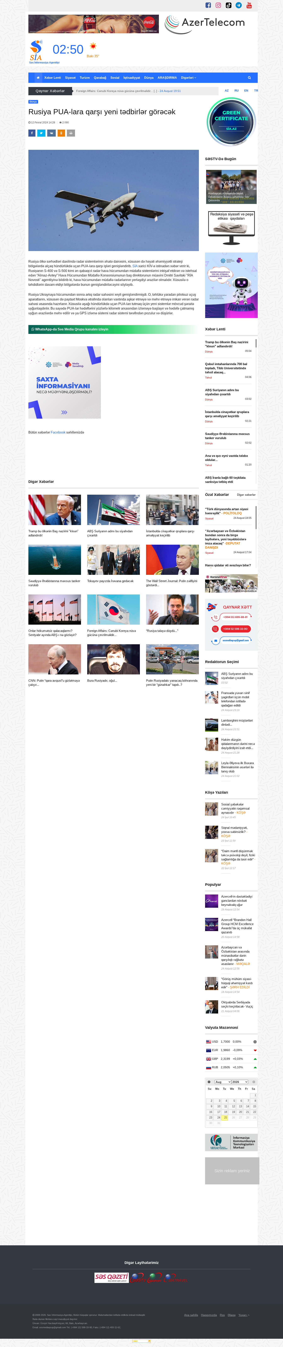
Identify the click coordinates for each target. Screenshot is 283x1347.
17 (218, 1112)
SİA (135, 266)
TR (256, 90)
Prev (211, 187)
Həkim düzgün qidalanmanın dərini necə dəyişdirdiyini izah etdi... (238, 744)
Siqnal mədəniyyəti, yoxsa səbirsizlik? (234, 832)
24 (218, 1117)
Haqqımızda (209, 1315)
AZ (227, 90)
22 (254, 1112)
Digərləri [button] (187, 77)
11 (225, 1106)
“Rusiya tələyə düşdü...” (162, 630)
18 (225, 1112)
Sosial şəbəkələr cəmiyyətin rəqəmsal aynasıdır (235, 808)
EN (246, 90)
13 (240, 1106)
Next (251, 187)
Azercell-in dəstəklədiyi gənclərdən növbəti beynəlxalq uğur (236, 900)
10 (218, 1106)
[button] (250, 78)
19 (233, 1112)
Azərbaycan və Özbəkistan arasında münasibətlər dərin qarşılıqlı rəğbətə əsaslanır (235, 956)
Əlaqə (232, 1315)
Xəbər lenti (52, 77)
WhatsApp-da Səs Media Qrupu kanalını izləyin (71, 329)
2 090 (65, 122)
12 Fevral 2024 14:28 (43, 122)
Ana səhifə (191, 1315)
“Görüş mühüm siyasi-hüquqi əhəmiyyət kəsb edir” (237, 983)
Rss (222, 1315)
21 (247, 1112)
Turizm (85, 77)
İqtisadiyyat (131, 77)
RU (237, 90)
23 (210, 1117)
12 (233, 1106)
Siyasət (70, 77)
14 (247, 1106)
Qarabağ (100, 77)
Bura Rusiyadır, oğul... (102, 680)
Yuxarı (243, 1315)
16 (210, 1112)
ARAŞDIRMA (167, 77)
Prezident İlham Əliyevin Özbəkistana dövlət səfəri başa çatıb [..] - (130, 91)
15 (254, 1106)
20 (240, 1112)
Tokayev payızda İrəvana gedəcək (110, 581)
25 (225, 1117)
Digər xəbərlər (246, 494)
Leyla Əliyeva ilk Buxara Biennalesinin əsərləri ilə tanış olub (237, 767)
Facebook (58, 432)
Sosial (114, 77)
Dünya (149, 77)
